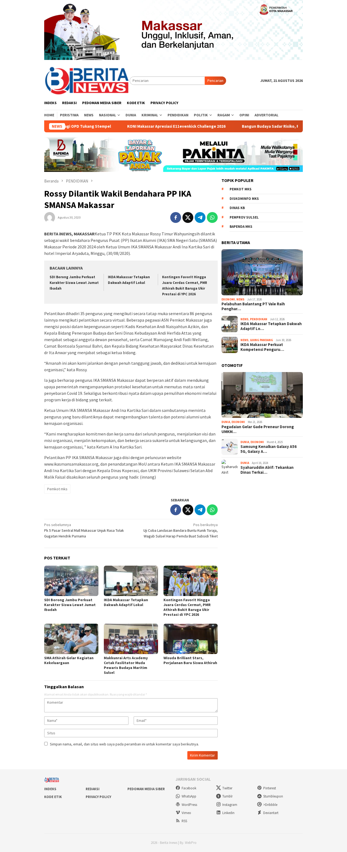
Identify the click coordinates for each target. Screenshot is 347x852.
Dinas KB (237, 208)
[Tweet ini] (187, 217)
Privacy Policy (98, 797)
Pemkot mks (57, 488)
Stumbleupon (273, 796)
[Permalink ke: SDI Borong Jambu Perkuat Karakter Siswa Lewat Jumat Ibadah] (71, 581)
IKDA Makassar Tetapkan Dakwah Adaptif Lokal (126, 602)
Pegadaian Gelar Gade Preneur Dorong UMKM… (257, 429)
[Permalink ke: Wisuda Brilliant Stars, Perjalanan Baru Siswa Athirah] (190, 639)
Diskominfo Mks (244, 198)
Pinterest (269, 788)
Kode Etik (53, 797)
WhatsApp (189, 796)
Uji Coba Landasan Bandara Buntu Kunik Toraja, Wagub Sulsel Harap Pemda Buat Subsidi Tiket (180, 530)
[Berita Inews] (87, 80)
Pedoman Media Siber (146, 789)
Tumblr (227, 796)
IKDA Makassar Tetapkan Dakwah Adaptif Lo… (271, 326)
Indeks (50, 789)
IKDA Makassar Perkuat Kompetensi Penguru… (262, 347)
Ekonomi (228, 299)
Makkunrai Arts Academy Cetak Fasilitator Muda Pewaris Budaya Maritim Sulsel (126, 665)
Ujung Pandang (261, 340)
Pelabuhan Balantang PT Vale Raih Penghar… (253, 306)
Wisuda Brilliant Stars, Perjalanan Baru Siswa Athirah (190, 660)
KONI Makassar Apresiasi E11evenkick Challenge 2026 (158, 126)
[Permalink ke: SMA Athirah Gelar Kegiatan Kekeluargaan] (71, 639)
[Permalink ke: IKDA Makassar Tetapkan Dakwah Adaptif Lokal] (131, 581)
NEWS (240, 299)
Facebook (189, 788)
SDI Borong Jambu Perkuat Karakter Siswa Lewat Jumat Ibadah (74, 283)
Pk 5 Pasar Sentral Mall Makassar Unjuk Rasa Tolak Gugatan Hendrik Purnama (84, 530)
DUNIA (225, 422)
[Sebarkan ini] (175, 217)
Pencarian (215, 80)
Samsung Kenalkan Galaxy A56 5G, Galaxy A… (268, 449)
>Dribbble (270, 804)
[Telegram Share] (200, 217)
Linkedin (228, 813)
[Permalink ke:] (49, 217)
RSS (184, 821)
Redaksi (92, 789)
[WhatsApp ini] (212, 217)
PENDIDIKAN (258, 319)
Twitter (227, 788)
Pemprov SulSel (244, 217)
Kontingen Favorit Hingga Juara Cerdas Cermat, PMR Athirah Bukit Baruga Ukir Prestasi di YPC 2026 (187, 607)
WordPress (189, 804)
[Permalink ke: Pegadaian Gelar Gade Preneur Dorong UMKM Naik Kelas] (262, 395)
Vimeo (186, 813)
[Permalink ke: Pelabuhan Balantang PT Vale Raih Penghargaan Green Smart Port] (262, 272)
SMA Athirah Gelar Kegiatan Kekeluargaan (69, 660)
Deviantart (270, 813)
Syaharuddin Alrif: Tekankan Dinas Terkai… (267, 470)
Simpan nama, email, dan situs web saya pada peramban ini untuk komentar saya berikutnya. (124, 744)
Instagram (229, 804)
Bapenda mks (241, 226)
